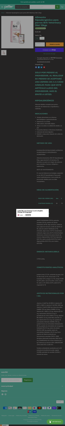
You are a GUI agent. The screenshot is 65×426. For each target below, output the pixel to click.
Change (28, 215)
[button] (21, 215)
